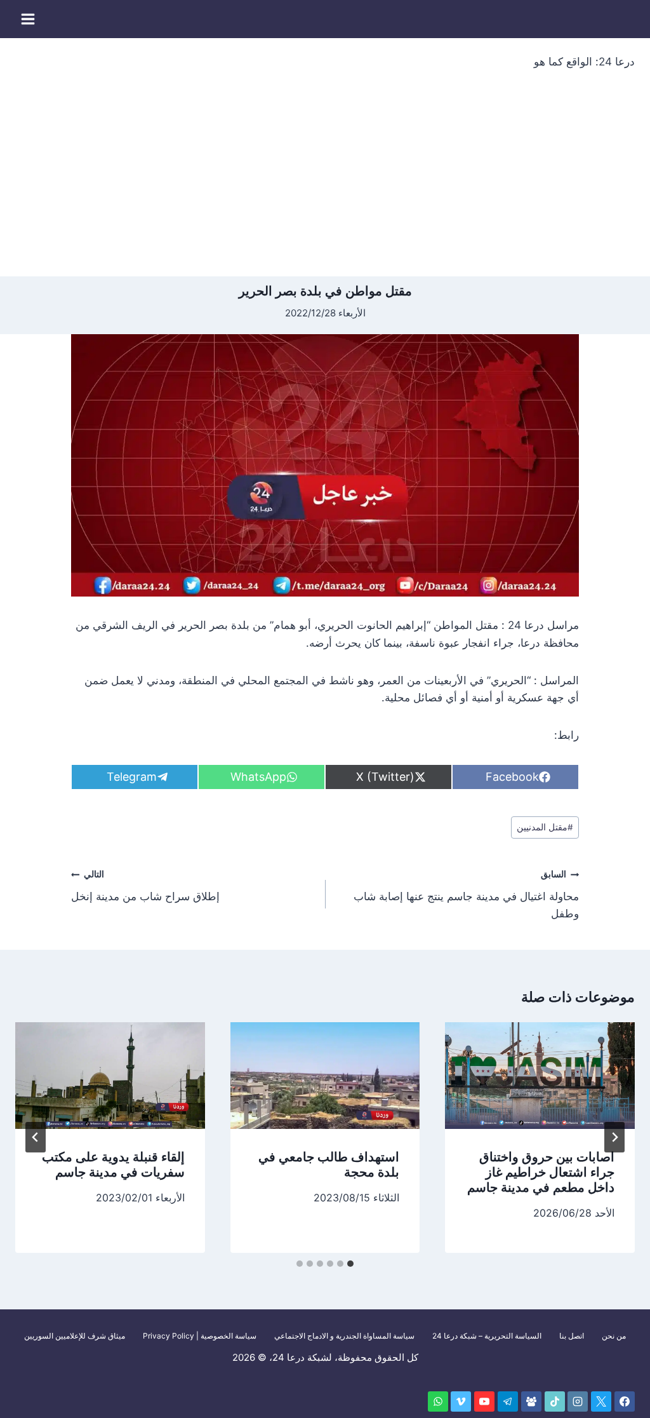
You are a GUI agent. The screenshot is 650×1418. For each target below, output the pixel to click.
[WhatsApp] (438, 1401)
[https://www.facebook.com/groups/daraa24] (531, 1401)
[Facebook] (624, 1401)
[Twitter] (601, 1401)
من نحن (614, 1335)
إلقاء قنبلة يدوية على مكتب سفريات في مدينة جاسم (113, 1164)
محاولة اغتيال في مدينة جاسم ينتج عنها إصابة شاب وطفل (466, 894)
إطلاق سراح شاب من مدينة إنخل (145, 886)
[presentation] (540, 1075)
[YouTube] (484, 1401)
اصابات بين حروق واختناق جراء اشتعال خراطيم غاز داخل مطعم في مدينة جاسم (540, 1172)
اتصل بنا (571, 1335)
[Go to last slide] (614, 1137)
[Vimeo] (461, 1401)
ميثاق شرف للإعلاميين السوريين (74, 1335)
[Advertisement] (325, 181)
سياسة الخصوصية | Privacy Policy (199, 1335)
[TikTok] (555, 1401)
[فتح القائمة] (28, 19)
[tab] (350, 1263)
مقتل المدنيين (545, 827)
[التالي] (35, 1137)
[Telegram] (508, 1401)
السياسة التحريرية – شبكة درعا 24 (486, 1335)
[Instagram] (577, 1401)
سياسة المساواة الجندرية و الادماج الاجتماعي (344, 1335)
